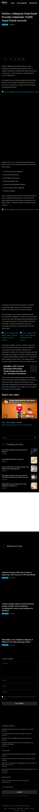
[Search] (35, 438)
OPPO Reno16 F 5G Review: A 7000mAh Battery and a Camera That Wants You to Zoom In (19, 764)
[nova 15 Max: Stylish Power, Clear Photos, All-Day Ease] (34, 451)
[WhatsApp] (23, 59)
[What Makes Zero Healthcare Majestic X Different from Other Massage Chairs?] (19, 627)
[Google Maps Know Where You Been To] (34, 460)
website (13, 162)
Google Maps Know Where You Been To (13, 459)
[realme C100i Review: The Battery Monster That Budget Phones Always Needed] (34, 468)
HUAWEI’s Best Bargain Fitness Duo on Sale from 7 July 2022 (18, 729)
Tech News (5, 24)
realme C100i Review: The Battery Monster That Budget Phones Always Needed (15, 468)
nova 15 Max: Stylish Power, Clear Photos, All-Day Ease (14, 451)
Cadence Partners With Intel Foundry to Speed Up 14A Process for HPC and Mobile (18, 573)
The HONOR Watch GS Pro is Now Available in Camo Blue (17, 734)
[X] (15, 59)
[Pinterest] (19, 59)
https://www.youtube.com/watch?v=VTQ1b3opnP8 (17, 425)
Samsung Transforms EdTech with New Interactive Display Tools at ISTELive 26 (19, 770)
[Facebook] (11, 59)
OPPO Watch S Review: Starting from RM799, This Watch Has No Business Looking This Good (15, 476)
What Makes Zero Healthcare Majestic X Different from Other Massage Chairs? (17, 640)
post (10, 73)
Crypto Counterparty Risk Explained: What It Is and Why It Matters (19, 754)
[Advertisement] (19, 512)
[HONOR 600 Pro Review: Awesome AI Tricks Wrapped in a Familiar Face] (34, 485)
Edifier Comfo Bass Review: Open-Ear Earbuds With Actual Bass (18, 758)
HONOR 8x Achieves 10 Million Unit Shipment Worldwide (16, 738)
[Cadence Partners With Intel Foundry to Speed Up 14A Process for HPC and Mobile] (19, 560)
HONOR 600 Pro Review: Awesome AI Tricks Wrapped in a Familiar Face (14, 485)
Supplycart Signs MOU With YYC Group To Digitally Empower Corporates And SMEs (17, 743)
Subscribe (19, 792)
